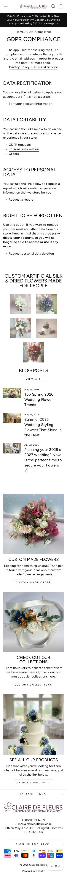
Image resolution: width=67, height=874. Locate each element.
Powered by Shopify (33, 871)
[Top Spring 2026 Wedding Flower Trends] (12, 393)
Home (20, 31)
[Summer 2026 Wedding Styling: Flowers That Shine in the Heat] (12, 418)
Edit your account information (30, 104)
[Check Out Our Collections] (33, 622)
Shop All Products (33, 782)
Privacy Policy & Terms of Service (33, 67)
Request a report (21, 199)
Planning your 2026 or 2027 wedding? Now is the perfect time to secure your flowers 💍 (43, 460)
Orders (14, 154)
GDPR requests (20, 144)
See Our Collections (33, 684)
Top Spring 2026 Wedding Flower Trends (38, 399)
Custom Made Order (33, 582)
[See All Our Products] (33, 724)
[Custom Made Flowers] (33, 524)
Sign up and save (33, 844)
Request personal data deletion (31, 253)
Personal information (24, 149)
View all (33, 379)
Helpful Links (32, 794)
